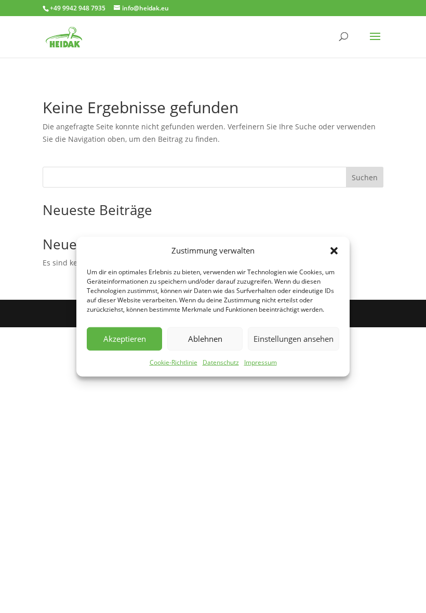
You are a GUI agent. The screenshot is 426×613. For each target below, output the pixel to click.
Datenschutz (221, 362)
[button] (334, 251)
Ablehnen (205, 339)
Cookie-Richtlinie (173, 362)
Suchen (365, 177)
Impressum (260, 362)
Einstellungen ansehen (294, 339)
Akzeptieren (124, 339)
